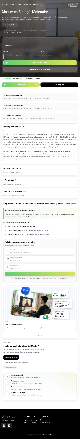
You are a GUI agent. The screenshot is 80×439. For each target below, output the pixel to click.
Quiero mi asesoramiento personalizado (40, 274)
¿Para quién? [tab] (29, 78)
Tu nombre (13, 250)
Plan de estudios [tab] (17, 78)
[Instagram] (3, 425)
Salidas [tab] (38, 78)
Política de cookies (30, 422)
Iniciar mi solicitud (11, 357)
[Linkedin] (9, 425)
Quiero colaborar (45, 422)
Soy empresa (44, 420)
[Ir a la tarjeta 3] (41, 335)
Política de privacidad (31, 420)
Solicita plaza (59, 84)
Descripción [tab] (6, 78)
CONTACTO (44, 417)
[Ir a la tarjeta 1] (38, 335)
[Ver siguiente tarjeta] (76, 308)
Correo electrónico (15, 257)
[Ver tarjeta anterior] (3, 308)
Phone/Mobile (14, 265)
